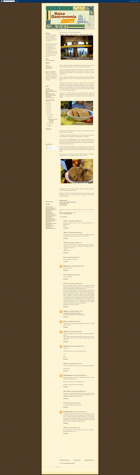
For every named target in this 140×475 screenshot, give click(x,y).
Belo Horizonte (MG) (50, 208)
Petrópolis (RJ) (48, 216)
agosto (49, 124)
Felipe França (66, 266)
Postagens (49, 146)
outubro (49, 117)
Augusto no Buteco (49, 89)
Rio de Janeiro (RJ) (49, 225)
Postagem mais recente (64, 460)
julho (49, 126)
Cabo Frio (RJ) (48, 210)
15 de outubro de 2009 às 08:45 (75, 232)
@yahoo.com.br (49, 68)
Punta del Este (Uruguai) (50, 220)
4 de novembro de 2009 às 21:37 (79, 375)
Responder (65, 228)
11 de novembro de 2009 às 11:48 (78, 391)
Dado (64, 321)
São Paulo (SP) (48, 227)
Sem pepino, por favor (50, 97)
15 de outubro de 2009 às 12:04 (73, 274)
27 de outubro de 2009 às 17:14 (75, 363)
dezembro (50, 114)
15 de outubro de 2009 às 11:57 (73, 257)
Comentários (50, 148)
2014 (48, 104)
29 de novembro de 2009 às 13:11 (73, 403)
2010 (48, 111)
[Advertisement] (52, 175)
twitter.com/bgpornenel (50, 60)
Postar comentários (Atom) (69, 463)
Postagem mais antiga (89, 460)
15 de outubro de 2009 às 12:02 (77, 266)
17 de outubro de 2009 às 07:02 (75, 311)
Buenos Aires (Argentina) (50, 209)
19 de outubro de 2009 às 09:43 (75, 331)
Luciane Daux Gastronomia (51, 95)
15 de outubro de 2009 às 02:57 (75, 220)
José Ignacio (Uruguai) (50, 214)
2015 (48, 103)
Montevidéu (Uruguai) (50, 215)
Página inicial (77, 460)
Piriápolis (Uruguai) (49, 218)
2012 (48, 108)
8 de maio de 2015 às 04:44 (74, 427)
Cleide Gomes (66, 346)
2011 (48, 109)
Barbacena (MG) (49, 206)
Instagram (48, 62)
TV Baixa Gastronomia (50, 228)
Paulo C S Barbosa (67, 375)
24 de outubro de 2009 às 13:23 (77, 346)
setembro (50, 123)
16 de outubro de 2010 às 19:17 (80, 411)
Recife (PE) (48, 221)
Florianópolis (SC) (49, 213)
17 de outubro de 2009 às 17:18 (73, 321)
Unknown (65, 311)
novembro (50, 115)
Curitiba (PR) (48, 211)
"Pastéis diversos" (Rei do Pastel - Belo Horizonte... (53, 120)
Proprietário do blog (68, 411)
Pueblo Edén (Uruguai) (50, 219)
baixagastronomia (49, 66)
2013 (48, 106)
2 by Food (48, 88)
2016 (48, 101)
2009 (48, 112)
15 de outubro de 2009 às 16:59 (75, 283)
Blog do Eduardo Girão (50, 93)
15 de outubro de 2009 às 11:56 (75, 242)
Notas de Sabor (48, 96)
